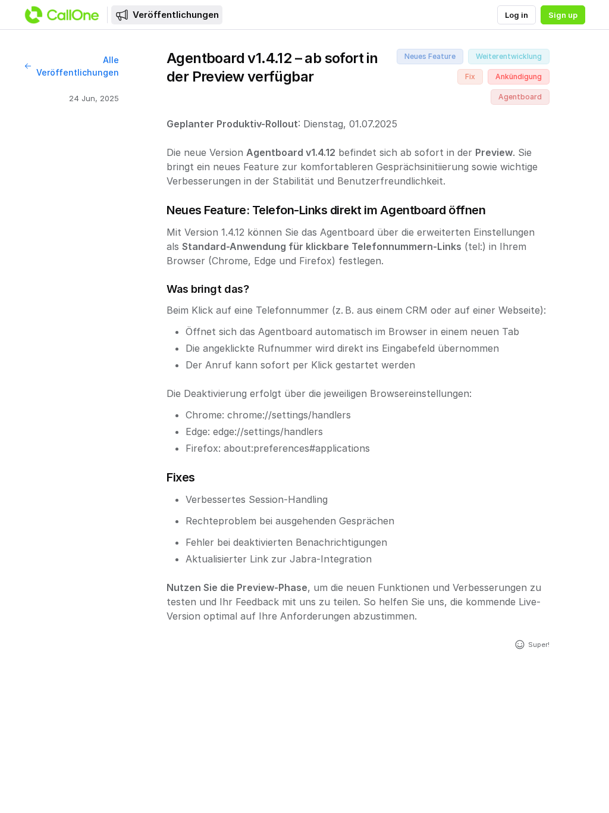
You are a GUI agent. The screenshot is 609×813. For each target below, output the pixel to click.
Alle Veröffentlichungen (77, 66)
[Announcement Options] (562, 58)
